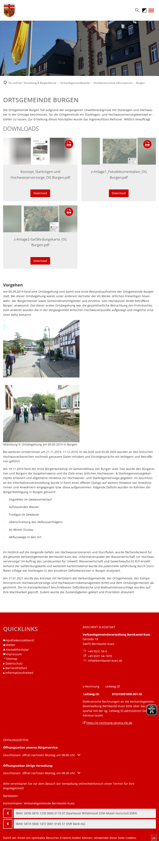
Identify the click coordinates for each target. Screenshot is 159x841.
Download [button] (40, 193)
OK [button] (154, 838)
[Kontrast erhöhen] (144, 10)
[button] (41, 755)
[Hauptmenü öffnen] (151, 10)
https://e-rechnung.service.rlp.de (109, 723)
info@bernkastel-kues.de (105, 660)
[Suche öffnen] (135, 10)
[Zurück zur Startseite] (27, 10)
